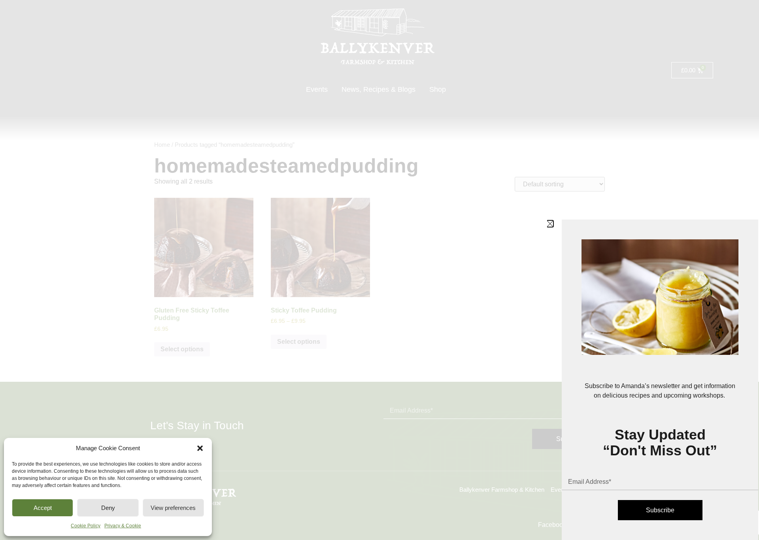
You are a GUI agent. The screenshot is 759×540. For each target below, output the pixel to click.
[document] (379, 270)
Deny (108, 507)
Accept (43, 507)
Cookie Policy (85, 526)
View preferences (173, 507)
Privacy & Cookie (122, 526)
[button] (200, 448)
